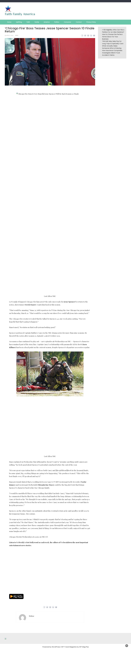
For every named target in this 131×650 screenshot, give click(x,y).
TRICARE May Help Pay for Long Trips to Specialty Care (112, 42)
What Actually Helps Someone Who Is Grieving (111, 47)
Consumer (67, 22)
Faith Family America (20, 14)
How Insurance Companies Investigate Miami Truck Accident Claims (112, 52)
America (47, 22)
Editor (31, 616)
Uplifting (19, 22)
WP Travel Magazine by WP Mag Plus (75, 647)
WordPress (56, 647)
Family (37, 22)
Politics (56, 22)
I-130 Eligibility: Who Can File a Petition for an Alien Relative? (113, 31)
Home (9, 22)
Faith (28, 22)
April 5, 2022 (9, 35)
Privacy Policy (91, 22)
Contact (79, 22)
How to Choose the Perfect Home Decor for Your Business (112, 36)
